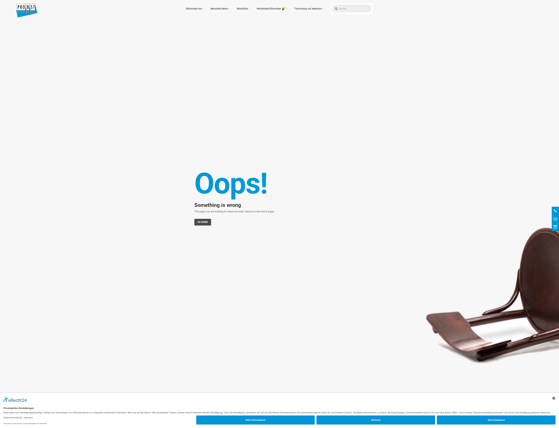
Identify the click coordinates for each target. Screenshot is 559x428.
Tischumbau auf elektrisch (308, 8)
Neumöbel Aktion (219, 8)
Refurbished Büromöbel (269, 8)
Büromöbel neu (194, 8)
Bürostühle (242, 8)
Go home (203, 222)
